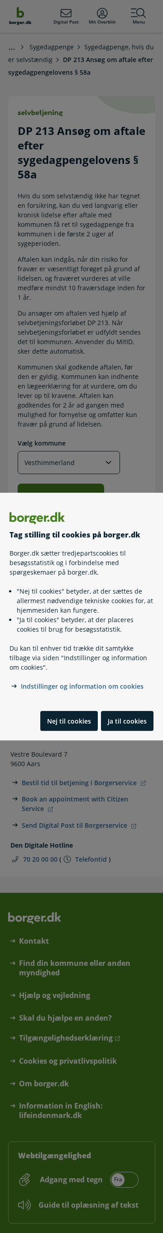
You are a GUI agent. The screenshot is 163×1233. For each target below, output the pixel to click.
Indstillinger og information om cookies (82, 686)
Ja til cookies (127, 721)
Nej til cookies (69, 721)
